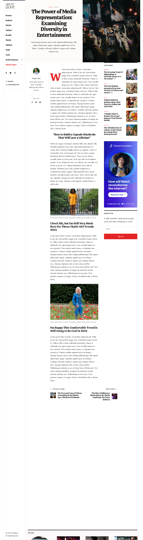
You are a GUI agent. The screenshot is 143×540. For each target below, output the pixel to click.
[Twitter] (10, 73)
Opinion (9, 45)
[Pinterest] (40, 102)
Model (8, 25)
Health (8, 35)
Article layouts (12, 60)
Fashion (9, 20)
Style (8, 50)
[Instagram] (15, 73)
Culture (9, 30)
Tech (8, 55)
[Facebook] (6, 73)
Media (8, 40)
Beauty (9, 15)
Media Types (11, 65)
